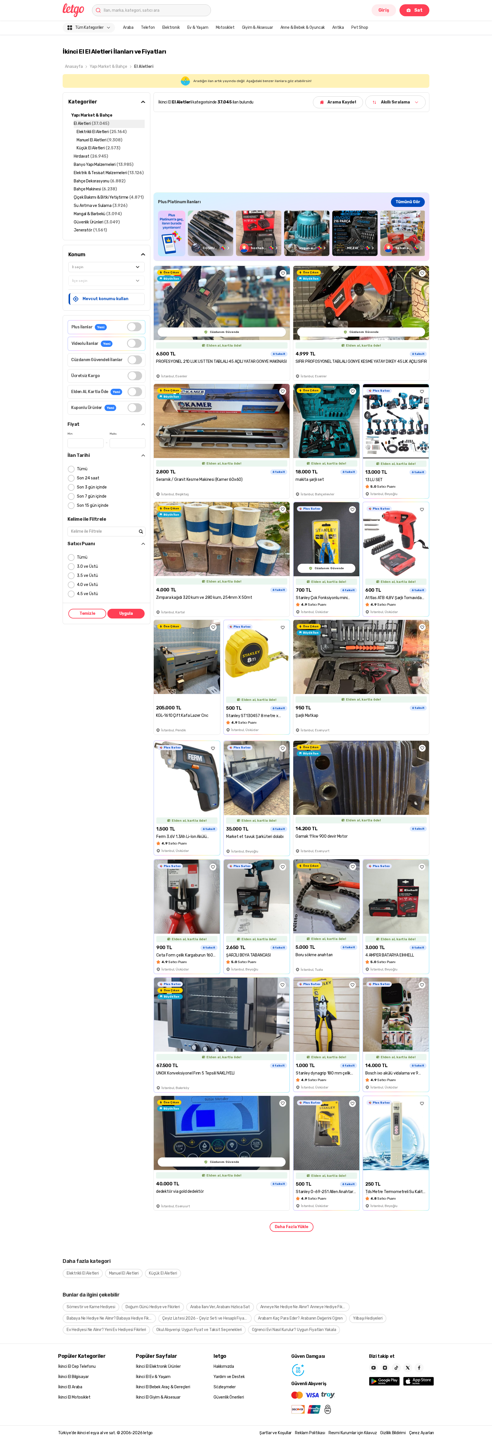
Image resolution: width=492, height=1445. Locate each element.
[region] (291, 233)
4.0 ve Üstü (87, 584)
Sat (418, 10)
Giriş (383, 10)
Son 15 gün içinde (92, 505)
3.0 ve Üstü (87, 566)
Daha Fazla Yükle (291, 1226)
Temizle (87, 613)
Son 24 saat (88, 478)
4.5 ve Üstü (87, 593)
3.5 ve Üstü (87, 575)
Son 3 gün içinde (92, 487)
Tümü (82, 469)
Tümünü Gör (407, 202)
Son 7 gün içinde (91, 496)
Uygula (126, 613)
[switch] (134, 326)
